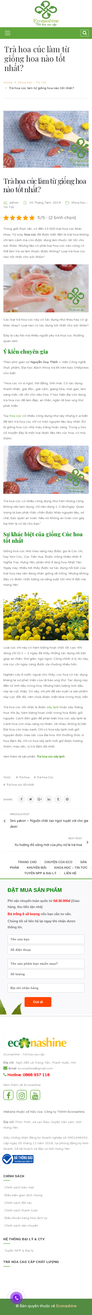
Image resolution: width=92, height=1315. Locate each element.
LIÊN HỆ (70, 873)
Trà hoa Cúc (45, 777)
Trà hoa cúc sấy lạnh (51, 756)
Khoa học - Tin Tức (32, 82)
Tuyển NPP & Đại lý (18, 1250)
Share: (8, 799)
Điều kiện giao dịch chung (23, 1195)
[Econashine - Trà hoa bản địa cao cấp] (46, 13)
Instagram (23, 1095)
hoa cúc (15, 416)
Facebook (9, 1095)
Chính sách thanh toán (21, 1210)
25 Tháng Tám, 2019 (45, 203)
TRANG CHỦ (27, 862)
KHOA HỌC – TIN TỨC (71, 867)
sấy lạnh (53, 707)
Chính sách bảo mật (19, 1187)
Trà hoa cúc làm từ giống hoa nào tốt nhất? (44, 185)
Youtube (36, 1095)
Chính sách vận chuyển (21, 1225)
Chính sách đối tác (18, 1203)
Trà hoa (24, 777)
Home (8, 82)
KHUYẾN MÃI (36, 867)
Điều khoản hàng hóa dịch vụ (25, 1218)
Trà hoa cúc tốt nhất (20, 784)
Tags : (7, 777)
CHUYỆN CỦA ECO (58, 862)
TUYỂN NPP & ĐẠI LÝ (40, 873)
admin (14, 203)
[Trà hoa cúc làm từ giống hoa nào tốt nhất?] (46, 139)
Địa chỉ (8, 1063)
